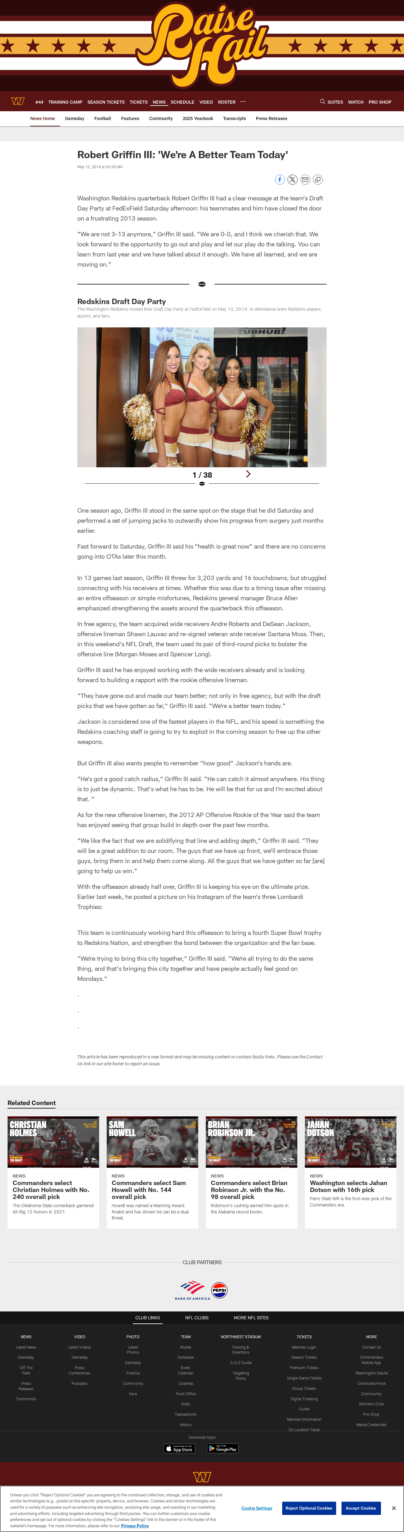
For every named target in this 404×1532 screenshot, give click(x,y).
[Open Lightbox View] (201, 411)
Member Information (304, 1419)
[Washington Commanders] (202, 1478)
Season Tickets (304, 1357)
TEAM (186, 1336)
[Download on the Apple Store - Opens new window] (179, 1449)
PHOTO (133, 1336)
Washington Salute (371, 1373)
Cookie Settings (256, 1508)
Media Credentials (371, 1424)
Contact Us (371, 1347)
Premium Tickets (304, 1367)
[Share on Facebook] (280, 183)
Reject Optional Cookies (309, 1508)
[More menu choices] (243, 101)
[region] (202, 1509)
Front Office (186, 1393)
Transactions (185, 1414)
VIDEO (79, 1336)
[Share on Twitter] (293, 183)
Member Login (304, 1347)
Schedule (185, 1357)
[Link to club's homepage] (17, 101)
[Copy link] (318, 180)
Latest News (26, 1347)
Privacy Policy (135, 1525)
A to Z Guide (241, 1362)
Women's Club (371, 1404)
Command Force (371, 1383)
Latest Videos (79, 1347)
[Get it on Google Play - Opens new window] (223, 1451)
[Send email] (305, 183)
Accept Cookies (361, 1508)
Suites (304, 1409)
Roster (185, 1347)
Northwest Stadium (241, 1336)
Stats (185, 1404)
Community (26, 1399)
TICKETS (304, 1336)
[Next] (248, 474)
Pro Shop (371, 1414)
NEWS (26, 1336)
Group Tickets (304, 1388)
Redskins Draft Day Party (121, 301)
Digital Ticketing (304, 1399)
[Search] (322, 101)
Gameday (26, 1357)
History (186, 1424)
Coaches (185, 1383)
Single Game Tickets (304, 1378)
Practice (133, 1373)
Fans (133, 1393)
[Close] (394, 1508)
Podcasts (79, 1383)
